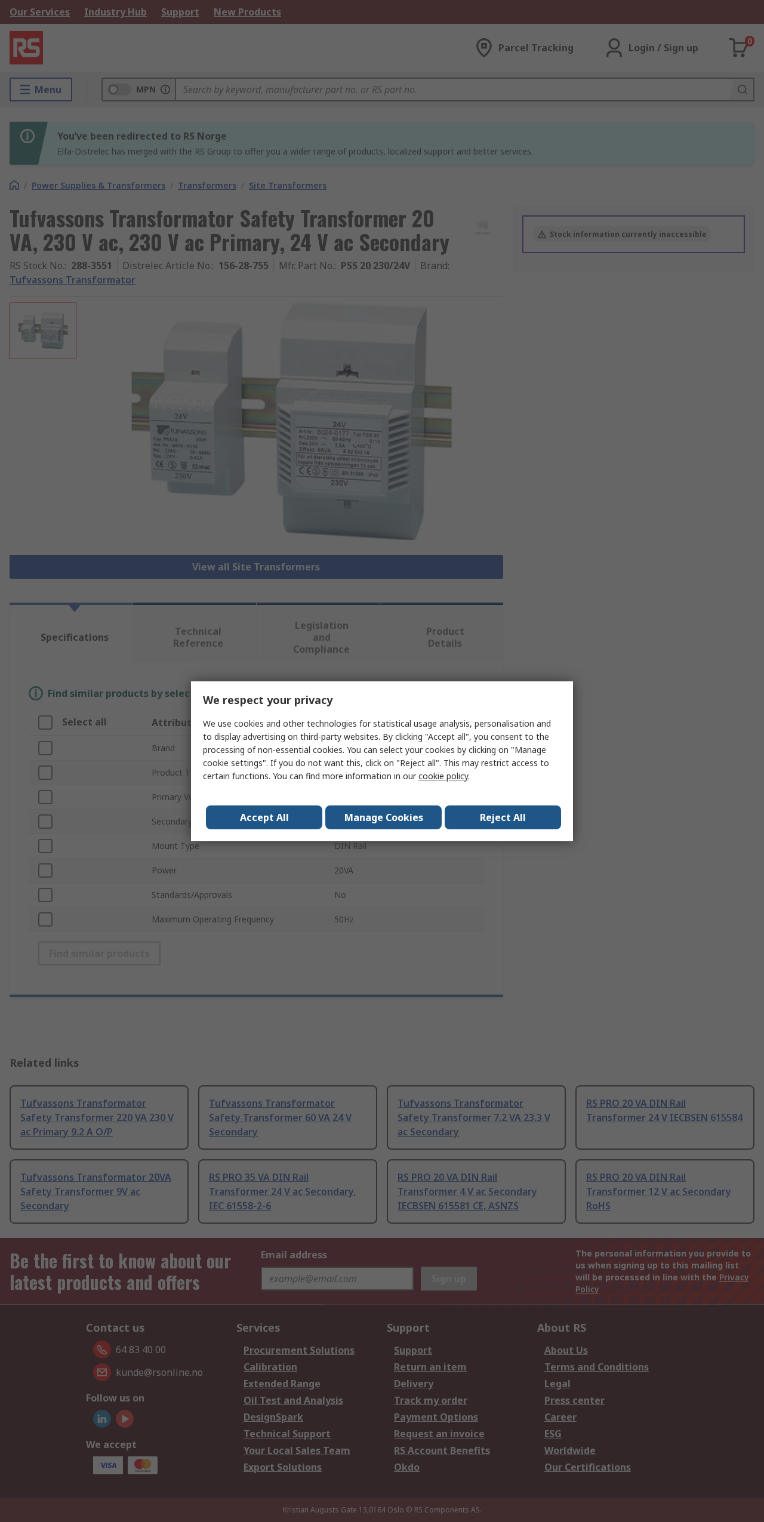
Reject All (503, 817)
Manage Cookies (383, 817)
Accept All (264, 817)
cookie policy (443, 776)
